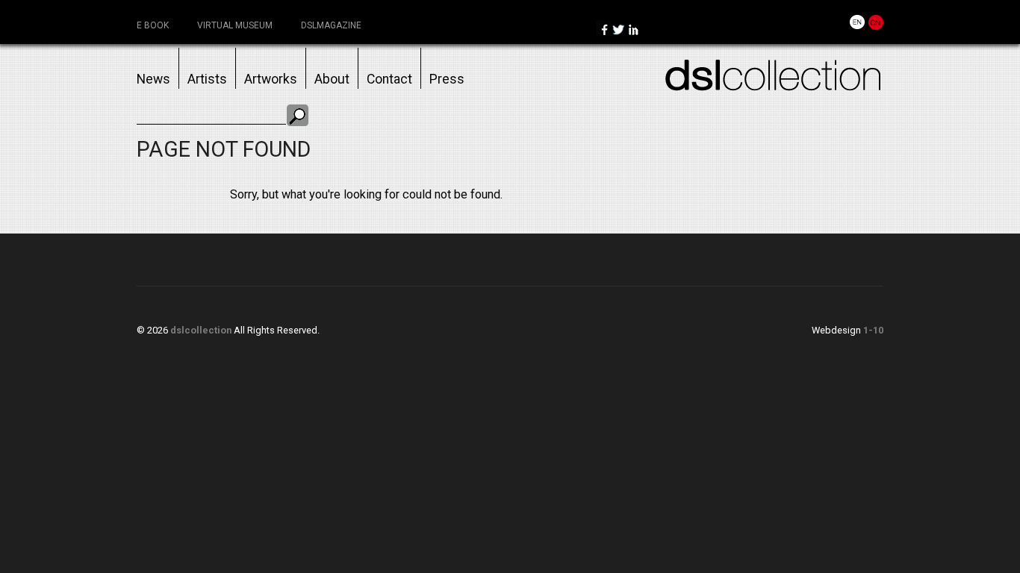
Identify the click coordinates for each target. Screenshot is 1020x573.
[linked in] (633, 31)
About (331, 79)
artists (207, 79)
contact (389, 79)
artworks (270, 79)
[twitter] (618, 31)
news (153, 79)
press (446, 79)
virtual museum (235, 25)
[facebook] (603, 31)
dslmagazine (331, 25)
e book (153, 25)
